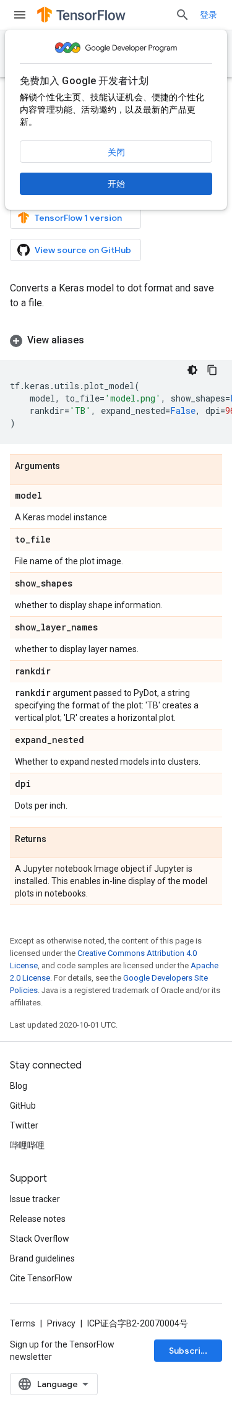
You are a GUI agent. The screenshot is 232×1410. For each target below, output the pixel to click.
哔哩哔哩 (27, 1145)
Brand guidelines (42, 1258)
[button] (116, 340)
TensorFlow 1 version (78, 217)
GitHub (23, 1106)
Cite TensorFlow (41, 1278)
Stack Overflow (39, 1239)
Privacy (61, 1323)
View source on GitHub (83, 250)
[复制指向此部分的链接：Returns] (58, 839)
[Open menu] (19, 15)
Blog (18, 1086)
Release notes (38, 1219)
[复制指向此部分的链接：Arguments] (72, 466)
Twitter (24, 1125)
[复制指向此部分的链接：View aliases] (96, 340)
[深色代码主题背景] (192, 370)
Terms (22, 1323)
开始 (116, 183)
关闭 (116, 152)
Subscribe (190, 1350)
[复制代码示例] (212, 370)
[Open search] (182, 14)
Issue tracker (35, 1199)
